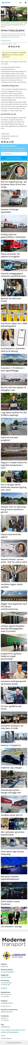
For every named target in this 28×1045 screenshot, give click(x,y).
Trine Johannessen (6, 982)
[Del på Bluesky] (19, 46)
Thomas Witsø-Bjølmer (7, 972)
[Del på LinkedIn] (11, 46)
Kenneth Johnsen (6, 977)
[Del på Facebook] (9, 46)
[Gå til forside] (9, 2)
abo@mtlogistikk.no (7, 1012)
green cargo (5, 134)
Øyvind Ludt (4, 966)
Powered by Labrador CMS (14, 1042)
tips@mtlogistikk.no (7, 1003)
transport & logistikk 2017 (10, 136)
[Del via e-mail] (14, 46)
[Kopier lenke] (16, 46)
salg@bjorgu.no (5, 1027)
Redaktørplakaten (13, 1032)
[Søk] (20, 2)
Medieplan (4, 988)
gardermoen (5, 138)
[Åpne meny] (25, 2)
